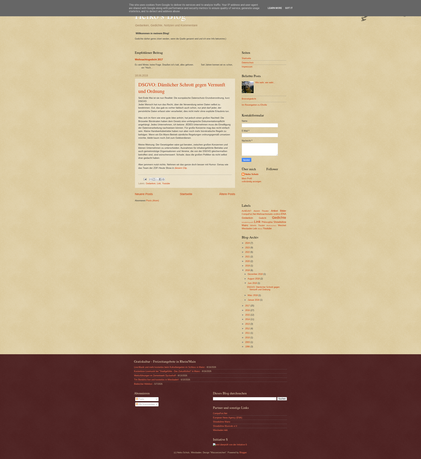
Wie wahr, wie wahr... (265, 82)
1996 (247, 346)
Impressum (247, 66)
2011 (247, 333)
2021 (247, 256)
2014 (247, 319)
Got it (289, 8)
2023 (247, 247)
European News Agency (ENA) (227, 417)
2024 (247, 243)
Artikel (274, 210)
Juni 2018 (253, 283)
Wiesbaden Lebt (249, 228)
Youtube (166, 183)
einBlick (277, 214)
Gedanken (151, 183)
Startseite (186, 194)
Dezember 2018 (255, 274)
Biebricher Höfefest (143, 384)
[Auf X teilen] (157, 179)
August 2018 (254, 278)
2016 (247, 310)
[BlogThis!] (154, 179)
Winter (260, 229)
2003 (247, 342)
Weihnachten (271, 225)
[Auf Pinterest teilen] (163, 179)
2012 (247, 328)
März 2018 (253, 295)
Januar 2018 (254, 300)
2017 (247, 305)
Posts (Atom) (152, 200)
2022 (247, 252)
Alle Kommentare (146, 404)
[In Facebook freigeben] (160, 179)
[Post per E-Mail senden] (145, 179)
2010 (247, 337)
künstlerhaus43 (247, 222)
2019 (247, 265)
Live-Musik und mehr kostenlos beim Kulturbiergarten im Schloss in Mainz (169, 367)
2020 (247, 261)
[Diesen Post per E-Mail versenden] (150, 179)
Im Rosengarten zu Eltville (254, 105)
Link (159, 183)
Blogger (243, 452)
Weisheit (282, 225)
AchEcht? (246, 211)
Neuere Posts (144, 194)
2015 (247, 315)
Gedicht (262, 218)
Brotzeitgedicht (249, 99)
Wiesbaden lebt (220, 430)
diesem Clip (181, 168)
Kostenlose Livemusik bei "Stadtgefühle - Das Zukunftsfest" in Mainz (167, 371)
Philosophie (267, 222)
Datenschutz (248, 62)
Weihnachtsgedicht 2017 (149, 59)
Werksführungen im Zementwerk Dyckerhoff (155, 375)
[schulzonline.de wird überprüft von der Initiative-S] (230, 444)
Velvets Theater (257, 225)
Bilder (283, 210)
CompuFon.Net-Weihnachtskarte (257, 214)
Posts (141, 399)
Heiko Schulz (252, 174)
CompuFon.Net (220, 413)
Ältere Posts (227, 194)
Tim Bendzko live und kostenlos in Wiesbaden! (156, 379)
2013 (247, 324)
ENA (283, 213)
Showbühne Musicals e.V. (225, 426)
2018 (247, 270)
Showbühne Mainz (221, 422)
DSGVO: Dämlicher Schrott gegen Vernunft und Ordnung (263, 288)
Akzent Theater (261, 211)
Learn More (275, 8)
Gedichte (279, 217)
